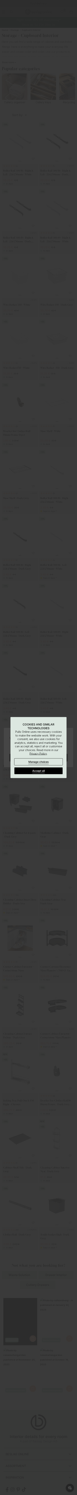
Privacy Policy (38, 753)
